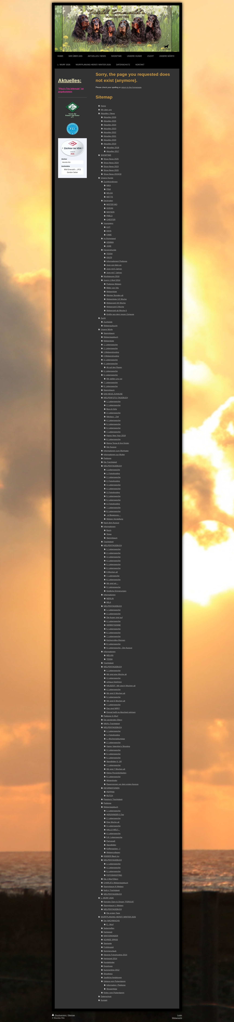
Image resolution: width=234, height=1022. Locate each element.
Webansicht (177, 1018)
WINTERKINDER (111, 936)
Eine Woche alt (112, 822)
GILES (109, 257)
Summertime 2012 (111, 970)
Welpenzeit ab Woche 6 (116, 310)
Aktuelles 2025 (110, 121)
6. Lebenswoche (111, 375)
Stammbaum (109, 333)
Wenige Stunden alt (114, 295)
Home (103, 106)
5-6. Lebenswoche (114, 837)
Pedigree (107, 458)
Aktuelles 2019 (110, 144)
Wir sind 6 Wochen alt (115, 701)
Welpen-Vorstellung (114, 519)
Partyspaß (110, 841)
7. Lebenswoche (111, 382)
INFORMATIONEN (111, 788)
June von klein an (113, 265)
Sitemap (71, 1015)
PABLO (109, 216)
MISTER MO (111, 204)
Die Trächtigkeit (110, 462)
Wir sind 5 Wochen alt (115, 693)
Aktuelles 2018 (112, 147)
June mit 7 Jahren (114, 273)
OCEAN (109, 208)
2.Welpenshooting (111, 356)
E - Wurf (109, 924)
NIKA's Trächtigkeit (112, 723)
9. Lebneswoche (113, 587)
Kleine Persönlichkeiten (116, 773)
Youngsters (108, 223)
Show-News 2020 (111, 170)
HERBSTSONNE (113, 625)
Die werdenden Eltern (113, 720)
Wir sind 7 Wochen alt (115, 769)
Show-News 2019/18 (112, 174)
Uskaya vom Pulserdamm (115, 981)
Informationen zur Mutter (114, 454)
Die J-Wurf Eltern (111, 879)
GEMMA (110, 242)
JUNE (108, 246)
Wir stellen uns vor (114, 379)
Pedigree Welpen (113, 284)
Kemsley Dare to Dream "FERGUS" (119, 902)
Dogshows (108, 966)
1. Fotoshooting (113, 473)
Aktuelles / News (108, 113)
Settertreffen (109, 928)
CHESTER (110, 219)
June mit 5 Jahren (114, 269)
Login (179, 1015)
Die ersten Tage (113, 913)
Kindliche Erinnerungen (116, 591)
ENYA (108, 231)
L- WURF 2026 (107, 898)
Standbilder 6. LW (114, 761)
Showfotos (108, 974)
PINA (108, 189)
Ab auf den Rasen (114, 367)
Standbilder (111, 845)
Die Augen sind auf (114, 617)
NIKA (108, 185)
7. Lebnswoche (112, 576)
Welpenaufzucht (110, 326)
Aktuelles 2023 (110, 128)
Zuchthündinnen (111, 182)
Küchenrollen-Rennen (115, 640)
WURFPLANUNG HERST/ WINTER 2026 (118, 917)
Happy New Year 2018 (116, 435)
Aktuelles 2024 (110, 125)
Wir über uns (106, 110)
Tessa (108, 534)
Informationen (110, 526)
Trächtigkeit (108, 542)
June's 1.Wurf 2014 (112, 280)
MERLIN (110, 598)
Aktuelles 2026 (110, 117)
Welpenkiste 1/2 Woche (116, 299)
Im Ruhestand (110, 238)
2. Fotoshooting (113, 481)
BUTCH (109, 795)
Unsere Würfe (107, 329)
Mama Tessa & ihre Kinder (117, 443)
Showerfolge (111, 989)
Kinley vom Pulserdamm (114, 993)
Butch (108, 530)
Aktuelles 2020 (110, 140)
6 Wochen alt (112, 572)
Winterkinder (111, 780)
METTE (109, 197)
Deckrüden (108, 201)
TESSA (109, 254)
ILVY (108, 227)
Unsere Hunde (107, 178)
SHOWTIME (106, 155)
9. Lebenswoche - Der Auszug (119, 648)
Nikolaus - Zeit (112, 417)
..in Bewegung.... (113, 515)
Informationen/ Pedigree (116, 261)
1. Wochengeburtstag (115, 739)
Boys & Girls (111, 409)
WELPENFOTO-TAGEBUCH (116, 398)
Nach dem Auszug (111, 523)
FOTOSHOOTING (114, 875)
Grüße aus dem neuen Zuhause (120, 314)
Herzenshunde (110, 250)
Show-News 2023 (111, 166)
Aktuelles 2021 (110, 136)
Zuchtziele (108, 322)
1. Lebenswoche (111, 345)
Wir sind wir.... (112, 583)
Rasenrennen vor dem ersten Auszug (122, 784)
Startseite (108, 943)
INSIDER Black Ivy (111, 856)
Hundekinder (109, 962)
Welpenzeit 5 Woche (115, 307)
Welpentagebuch (111, 337)
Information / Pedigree (116, 985)
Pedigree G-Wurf (111, 716)
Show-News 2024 (111, 163)
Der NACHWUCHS (112, 921)
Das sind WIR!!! (113, 708)
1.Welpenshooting (111, 352)
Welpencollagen (113, 852)
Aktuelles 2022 (110, 132)
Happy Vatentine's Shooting (118, 746)
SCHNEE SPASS (111, 939)
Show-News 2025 (111, 159)
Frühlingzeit (109, 947)
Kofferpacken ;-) (113, 849)
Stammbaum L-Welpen (113, 905)
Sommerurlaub (110, 951)
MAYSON (110, 212)
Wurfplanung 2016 (111, 276)
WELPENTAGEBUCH (113, 466)
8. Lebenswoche (111, 386)
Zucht (103, 318)
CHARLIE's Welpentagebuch (116, 883)
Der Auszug (111, 447)
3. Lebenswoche (111, 360)
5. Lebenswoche (111, 371)
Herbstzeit (108, 932)
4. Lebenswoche (111, 363)
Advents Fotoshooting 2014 (115, 955)
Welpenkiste (111, 291)
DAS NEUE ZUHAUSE (113, 394)
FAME (109, 235)
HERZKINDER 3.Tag (115, 814)
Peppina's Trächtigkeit (113, 799)
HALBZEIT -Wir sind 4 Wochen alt (120, 686)
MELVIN (109, 655)
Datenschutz (106, 996)
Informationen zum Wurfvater (116, 451)
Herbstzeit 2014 (110, 958)
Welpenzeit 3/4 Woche (116, 303)
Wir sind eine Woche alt (116, 674)
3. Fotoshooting (113, 492)
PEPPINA (110, 792)
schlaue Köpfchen (114, 682)
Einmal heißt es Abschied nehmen (121, 712)
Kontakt (104, 1000)
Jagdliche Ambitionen (113, 977)
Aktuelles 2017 (112, 151)
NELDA (109, 193)
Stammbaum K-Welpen (113, 886)
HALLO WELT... (113, 830)
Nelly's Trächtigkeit (112, 890)
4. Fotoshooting (113, 504)
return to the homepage (131, 87)
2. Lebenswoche (111, 348)
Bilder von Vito (112, 288)
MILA (108, 602)
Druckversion (60, 1015)
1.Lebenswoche (113, 470)
